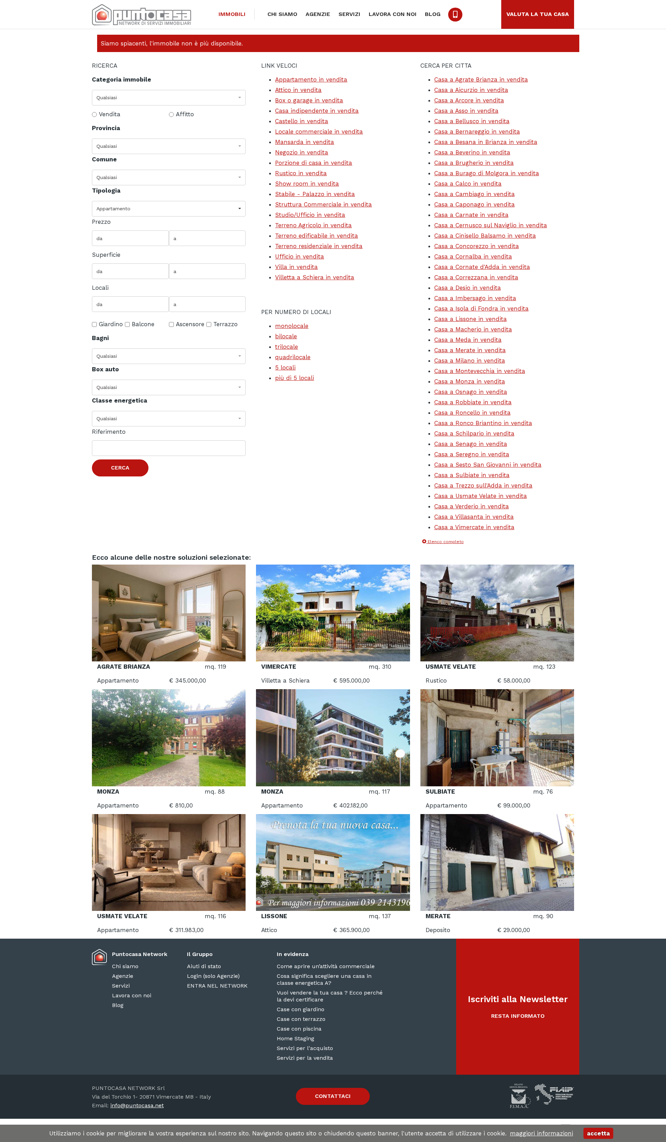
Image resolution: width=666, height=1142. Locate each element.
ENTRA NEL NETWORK (217, 985)
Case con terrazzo (301, 1019)
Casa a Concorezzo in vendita (476, 246)
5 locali (285, 367)
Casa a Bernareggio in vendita (477, 131)
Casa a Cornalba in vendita (473, 256)
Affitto (185, 114)
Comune (104, 159)
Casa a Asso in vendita (466, 110)
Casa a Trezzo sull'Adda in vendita (483, 485)
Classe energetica (119, 400)
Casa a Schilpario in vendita (474, 433)
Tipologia (106, 190)
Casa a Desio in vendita (467, 287)
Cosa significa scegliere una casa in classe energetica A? (324, 979)
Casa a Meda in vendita (468, 339)
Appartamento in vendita (311, 79)
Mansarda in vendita (304, 141)
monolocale (291, 325)
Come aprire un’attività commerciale (326, 966)
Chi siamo (282, 14)
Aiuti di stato (204, 966)
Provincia (106, 128)
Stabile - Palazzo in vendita (315, 194)
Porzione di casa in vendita (313, 162)
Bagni (100, 338)
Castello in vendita (301, 121)
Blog (433, 14)
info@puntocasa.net (137, 1105)
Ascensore (190, 324)
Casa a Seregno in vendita (471, 454)
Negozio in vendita (301, 152)
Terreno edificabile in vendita (316, 235)
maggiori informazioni (541, 1133)
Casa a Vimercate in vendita (474, 527)
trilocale (286, 346)
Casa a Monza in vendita (469, 381)
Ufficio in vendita (299, 256)
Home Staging (295, 1038)
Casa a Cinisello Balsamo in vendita (485, 235)
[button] (169, 97)
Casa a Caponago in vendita (474, 204)
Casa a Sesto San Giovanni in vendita (487, 464)
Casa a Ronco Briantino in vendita (483, 423)
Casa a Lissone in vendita (470, 318)
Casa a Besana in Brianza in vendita (485, 141)
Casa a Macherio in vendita (473, 329)
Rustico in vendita (301, 173)
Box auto (105, 369)
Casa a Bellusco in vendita (472, 121)
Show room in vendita (307, 183)
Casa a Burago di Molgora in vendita (486, 173)
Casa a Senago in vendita (470, 443)
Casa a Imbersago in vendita (475, 298)
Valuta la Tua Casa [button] (537, 14)
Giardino (111, 324)
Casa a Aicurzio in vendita (471, 89)
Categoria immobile (121, 79)
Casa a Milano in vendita (469, 360)
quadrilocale (292, 357)
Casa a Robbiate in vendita (473, 402)
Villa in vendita (296, 266)
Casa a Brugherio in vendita (474, 162)
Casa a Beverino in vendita (472, 152)
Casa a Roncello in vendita (472, 412)
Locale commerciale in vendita (319, 131)
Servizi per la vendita (305, 1058)
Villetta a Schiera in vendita (314, 277)
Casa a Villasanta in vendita (474, 516)
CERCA (120, 467)
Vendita (109, 114)
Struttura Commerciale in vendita (323, 204)
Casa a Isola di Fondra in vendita (481, 308)
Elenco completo (445, 541)
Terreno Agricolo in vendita (313, 225)
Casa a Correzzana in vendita (476, 277)
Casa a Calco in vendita (468, 183)
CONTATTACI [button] (333, 1096)
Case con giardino (300, 1009)
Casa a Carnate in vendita (471, 214)
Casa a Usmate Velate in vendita (480, 495)
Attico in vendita (298, 89)
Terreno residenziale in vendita (318, 246)
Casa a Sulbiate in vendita (472, 475)
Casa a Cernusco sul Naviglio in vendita (490, 225)
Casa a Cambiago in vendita (474, 194)
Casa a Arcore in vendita (469, 100)
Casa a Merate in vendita (470, 350)
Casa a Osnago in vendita (470, 391)
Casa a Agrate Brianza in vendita (481, 79)
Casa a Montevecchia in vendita (479, 370)
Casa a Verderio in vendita (471, 506)
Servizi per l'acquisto (305, 1048)
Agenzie (318, 14)
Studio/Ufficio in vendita (310, 214)
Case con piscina (299, 1028)
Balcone (143, 324)
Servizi (349, 14)
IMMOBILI (232, 14)
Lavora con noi (393, 14)
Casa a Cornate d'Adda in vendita (482, 266)
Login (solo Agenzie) (213, 976)
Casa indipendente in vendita (317, 110)
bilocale (286, 336)
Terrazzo (225, 324)
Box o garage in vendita (309, 100)
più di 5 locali (294, 377)
